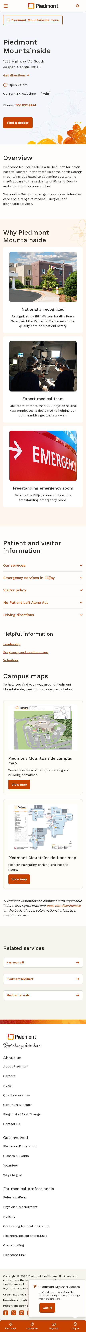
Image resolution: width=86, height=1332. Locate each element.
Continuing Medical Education (26, 1226)
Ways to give (12, 1175)
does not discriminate (64, 906)
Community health (17, 1105)
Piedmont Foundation (19, 1146)
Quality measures (16, 1095)
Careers (9, 1076)
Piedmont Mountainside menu (35, 20)
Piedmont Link (14, 1255)
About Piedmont (15, 1066)
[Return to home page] (43, 6)
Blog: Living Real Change (22, 1114)
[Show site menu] (5, 6)
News (7, 1085)
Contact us (11, 1124)
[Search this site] (77, 6)
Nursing (9, 1216)
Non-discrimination (16, 1300)
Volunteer (10, 1165)
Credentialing (13, 1245)
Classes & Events (16, 1156)
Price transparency (16, 1305)
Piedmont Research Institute (25, 1236)
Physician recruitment (20, 1207)
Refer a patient (14, 1197)
